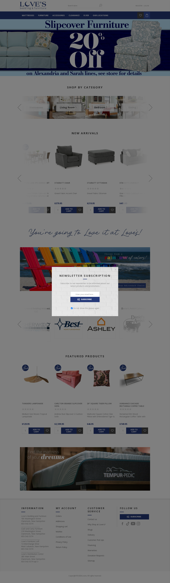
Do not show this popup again (86, 308)
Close (115, 269)
